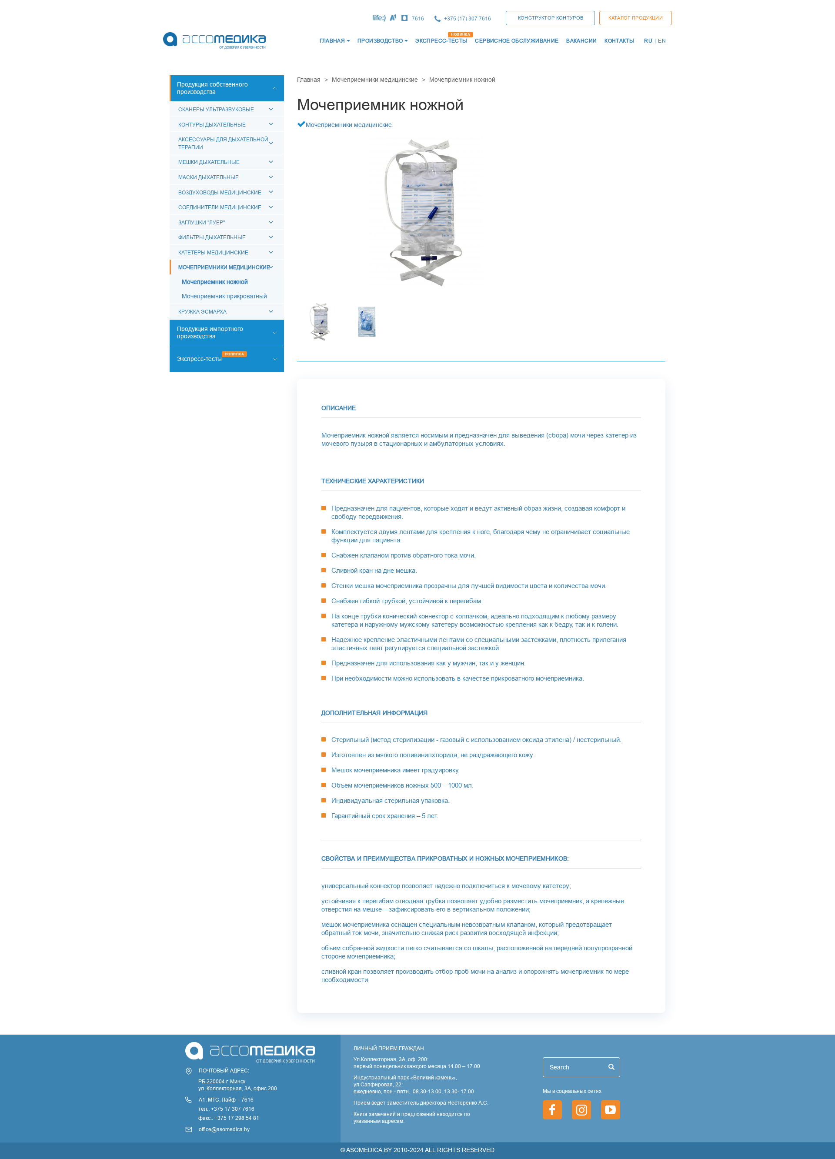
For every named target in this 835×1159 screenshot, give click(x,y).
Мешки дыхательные (209, 162)
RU (648, 40)
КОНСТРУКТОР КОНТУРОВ (551, 18)
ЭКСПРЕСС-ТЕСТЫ (441, 40)
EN (662, 40)
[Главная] (213, 40)
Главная (309, 79)
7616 (418, 18)
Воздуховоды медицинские (219, 192)
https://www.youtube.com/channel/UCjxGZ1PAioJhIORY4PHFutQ (610, 1109)
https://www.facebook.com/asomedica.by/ (552, 1109)
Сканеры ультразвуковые (216, 109)
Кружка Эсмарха (202, 311)
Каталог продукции (635, 18)
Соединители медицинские (219, 207)
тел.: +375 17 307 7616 (226, 1109)
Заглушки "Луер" (201, 222)
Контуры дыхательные (212, 124)
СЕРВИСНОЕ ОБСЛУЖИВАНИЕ (516, 40)
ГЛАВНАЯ (332, 40)
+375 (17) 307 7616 (467, 18)
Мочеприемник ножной (215, 281)
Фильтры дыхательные (212, 237)
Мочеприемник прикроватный (224, 296)
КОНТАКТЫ (619, 40)
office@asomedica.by (224, 1129)
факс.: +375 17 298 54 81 (228, 1118)
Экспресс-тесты (199, 358)
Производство (380, 40)
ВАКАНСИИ (581, 40)
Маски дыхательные (208, 177)
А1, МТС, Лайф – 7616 (226, 1099)
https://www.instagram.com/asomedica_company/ (581, 1109)
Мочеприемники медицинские (224, 267)
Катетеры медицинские (213, 252)
